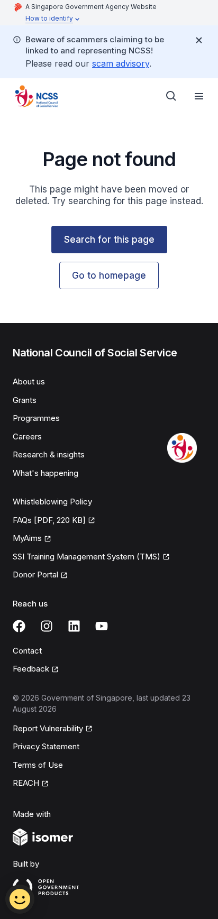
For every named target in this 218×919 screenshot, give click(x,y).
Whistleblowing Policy (52, 502)
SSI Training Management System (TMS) (86, 557)
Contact (27, 651)
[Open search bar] (171, 96)
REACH (26, 783)
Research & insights (49, 454)
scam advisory (120, 63)
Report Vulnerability (48, 728)
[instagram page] (46, 626)
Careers (27, 436)
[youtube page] (101, 626)
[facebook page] (19, 626)
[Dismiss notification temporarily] (199, 40)
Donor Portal (35, 574)
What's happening (45, 473)
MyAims (27, 538)
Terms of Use (38, 765)
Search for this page (109, 239)
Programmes (36, 418)
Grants (25, 400)
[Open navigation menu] (199, 96)
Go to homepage (109, 275)
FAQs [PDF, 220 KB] (49, 520)
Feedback (31, 669)
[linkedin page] (74, 626)
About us (29, 381)
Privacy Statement (46, 746)
